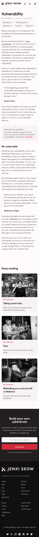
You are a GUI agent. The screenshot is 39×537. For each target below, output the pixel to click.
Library (4, 506)
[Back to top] (35, 533)
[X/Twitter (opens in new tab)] (11, 534)
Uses (3, 491)
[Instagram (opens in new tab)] (15, 534)
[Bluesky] (7, 534)
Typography (6, 512)
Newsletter (5, 497)
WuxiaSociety (26, 503)
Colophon (24, 494)
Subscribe (19, 447)
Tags (3, 494)
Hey (3, 488)
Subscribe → (30, 137)
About (4, 481)
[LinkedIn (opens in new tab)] (19, 534)
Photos (23, 484)
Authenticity (13, 219)
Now (3, 484)
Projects (24, 481)
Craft (3, 509)
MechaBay (25, 506)
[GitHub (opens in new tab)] (31, 534)
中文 (3, 515)
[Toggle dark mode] (25, 4)
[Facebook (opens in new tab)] (23, 534)
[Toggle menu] (35, 4)
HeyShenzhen (26, 509)
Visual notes (25, 491)
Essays (4, 503)
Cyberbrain (7, 18)
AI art (23, 488)
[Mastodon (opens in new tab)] (27, 534)
